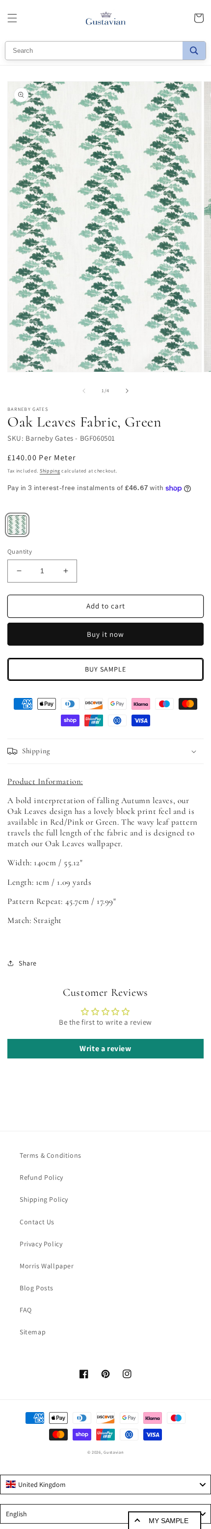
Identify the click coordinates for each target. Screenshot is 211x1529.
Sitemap (33, 1331)
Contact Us (37, 1221)
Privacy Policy (41, 1243)
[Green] (17, 525)
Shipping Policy (44, 1199)
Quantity (19, 551)
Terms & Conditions (50, 1155)
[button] (12, 18)
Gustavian (114, 1452)
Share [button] (28, 963)
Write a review (105, 1048)
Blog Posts (36, 1287)
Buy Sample (105, 669)
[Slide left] (84, 391)
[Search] (194, 51)
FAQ (26, 1309)
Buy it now (105, 634)
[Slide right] (127, 391)
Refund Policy (41, 1177)
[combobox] (105, 1484)
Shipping (50, 471)
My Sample (168, 1521)
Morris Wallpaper (47, 1265)
